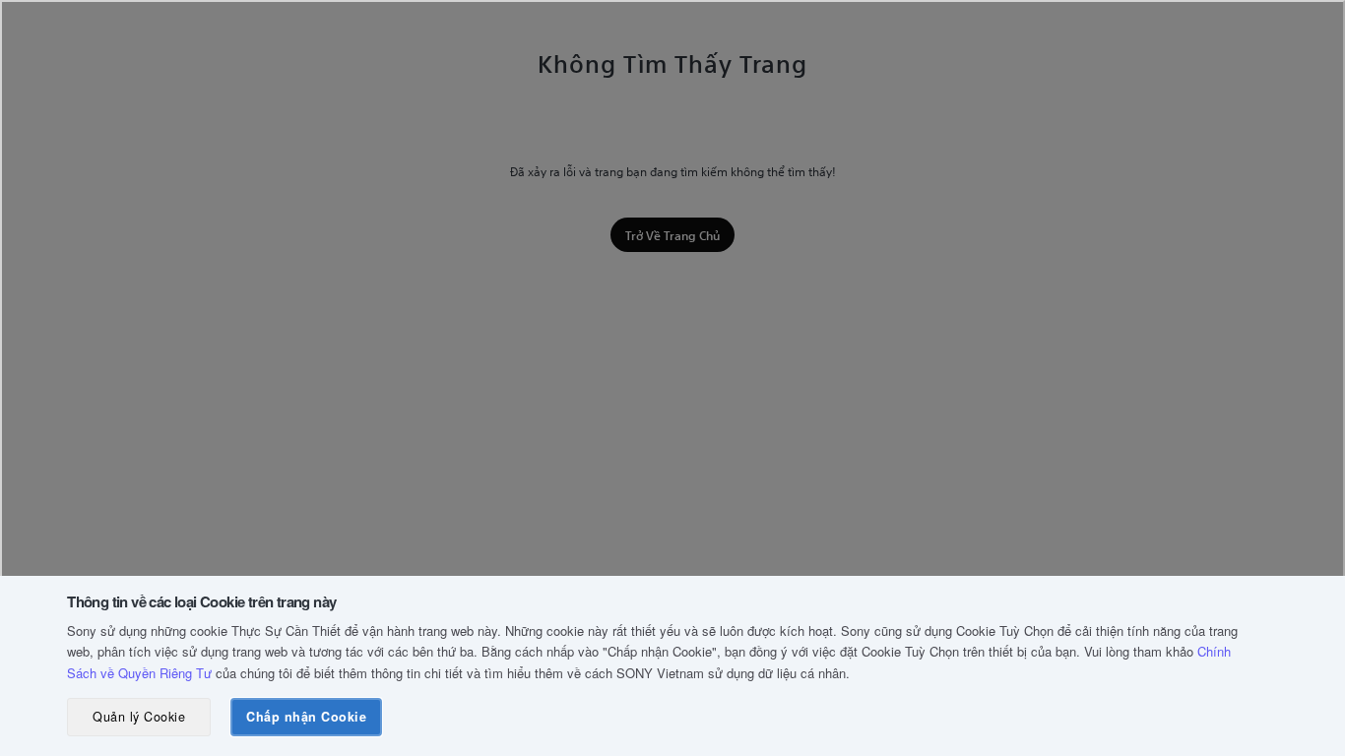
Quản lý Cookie (139, 716)
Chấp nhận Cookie (306, 716)
